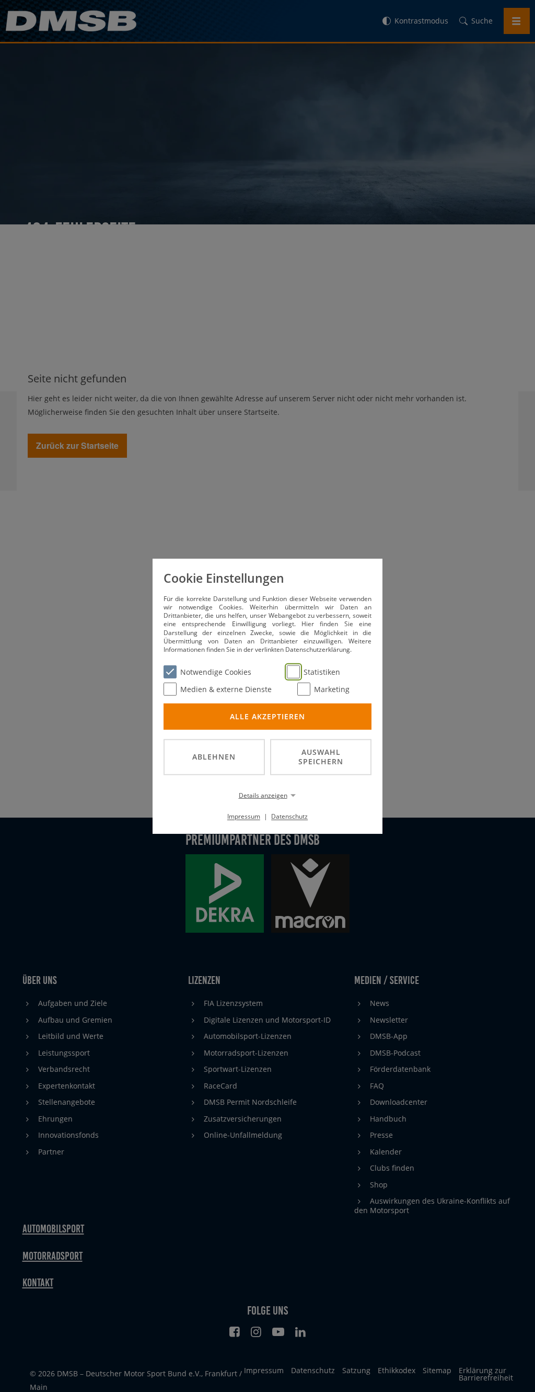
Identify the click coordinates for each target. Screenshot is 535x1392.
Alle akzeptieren (267, 716)
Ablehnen (214, 757)
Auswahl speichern (320, 756)
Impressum (243, 816)
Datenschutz (289, 816)
